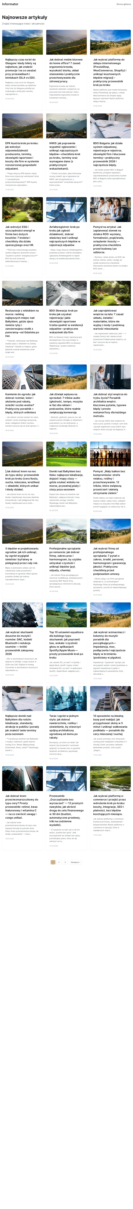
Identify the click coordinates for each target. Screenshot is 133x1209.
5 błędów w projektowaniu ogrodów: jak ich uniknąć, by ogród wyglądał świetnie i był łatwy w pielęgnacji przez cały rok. (21, 556)
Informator (10, 4)
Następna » (75, 862)
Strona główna (124, 4)
